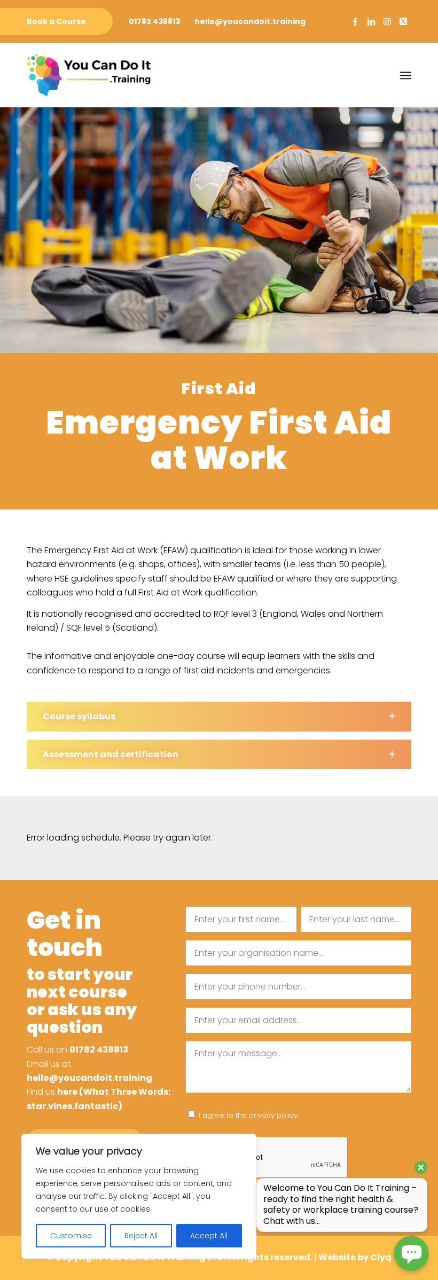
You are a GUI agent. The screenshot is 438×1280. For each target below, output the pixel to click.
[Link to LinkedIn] (371, 21)
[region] (138, 1196)
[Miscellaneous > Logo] (89, 75)
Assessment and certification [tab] (110, 754)
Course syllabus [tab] (79, 716)
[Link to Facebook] (355, 21)
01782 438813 (154, 21)
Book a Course (56, 21)
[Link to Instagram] (387, 21)
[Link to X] (403, 21)
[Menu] (405, 75)
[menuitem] (56, 22)
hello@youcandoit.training (250, 21)
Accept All (209, 1235)
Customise (71, 1235)
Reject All (141, 1235)
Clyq (381, 1257)
